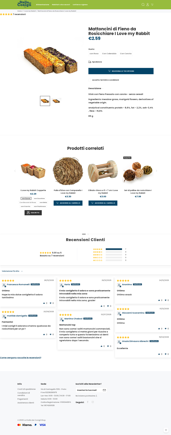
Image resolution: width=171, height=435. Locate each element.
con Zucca (26, 198)
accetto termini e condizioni (105, 80)
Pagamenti (22, 399)
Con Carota (125, 53)
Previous (15, 171)
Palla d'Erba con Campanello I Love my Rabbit (68, 191)
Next (156, 171)
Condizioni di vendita (23, 394)
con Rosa (94, 53)
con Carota (25, 206)
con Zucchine (39, 198)
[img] (8, 280)
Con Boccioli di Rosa (28, 202)
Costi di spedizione (26, 389)
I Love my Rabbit (30, 11)
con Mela (43, 202)
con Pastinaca (40, 206)
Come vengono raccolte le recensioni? (20, 357)
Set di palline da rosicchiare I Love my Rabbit (138, 191)
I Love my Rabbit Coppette (33, 190)
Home (19, 11)
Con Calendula (109, 53)
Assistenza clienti (25, 402)
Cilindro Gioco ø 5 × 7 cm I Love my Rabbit (103, 191)
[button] (6, 14)
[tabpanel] (33, 183)
